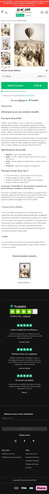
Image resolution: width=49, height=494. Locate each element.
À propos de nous (8, 454)
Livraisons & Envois (32, 457)
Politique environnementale (11, 457)
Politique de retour (32, 464)
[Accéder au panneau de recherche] (6, 12)
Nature (14, 20)
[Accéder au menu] (2, 12)
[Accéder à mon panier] (46, 12)
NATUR (9, 20)
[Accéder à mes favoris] (42, 12)
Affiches (3, 20)
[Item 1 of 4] (29, 46)
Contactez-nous (31, 454)
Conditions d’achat (32, 461)
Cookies (28, 468)
